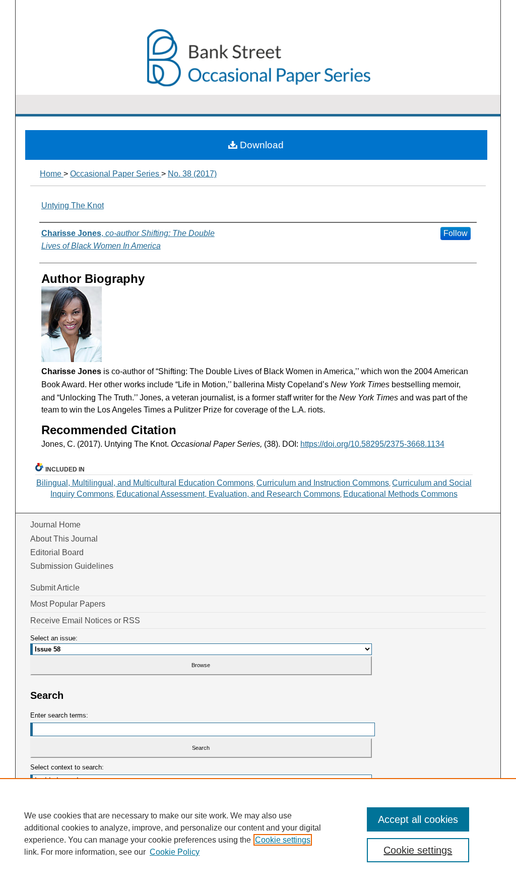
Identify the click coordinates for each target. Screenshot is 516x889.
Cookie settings (282, 840)
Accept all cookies (418, 819)
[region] (258, 833)
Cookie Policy (175, 852)
